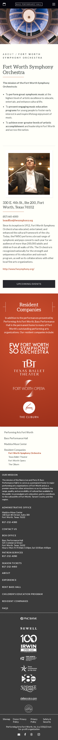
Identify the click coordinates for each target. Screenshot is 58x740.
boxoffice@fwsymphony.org (18, 220)
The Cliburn (13, 464)
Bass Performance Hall (16, 438)
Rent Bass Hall (11, 587)
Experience (9, 580)
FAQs (5, 608)
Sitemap (6, 719)
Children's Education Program (22, 594)
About (6, 573)
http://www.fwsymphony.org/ (18, 268)
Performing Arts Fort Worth (18, 432)
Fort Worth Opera (16, 460)
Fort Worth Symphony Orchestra (24, 453)
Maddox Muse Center (15, 444)
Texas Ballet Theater (17, 457)
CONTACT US (9, 529)
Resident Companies (15, 449)
